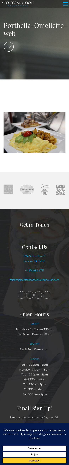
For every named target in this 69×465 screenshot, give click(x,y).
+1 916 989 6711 (34, 270)
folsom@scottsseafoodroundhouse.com (34, 280)
